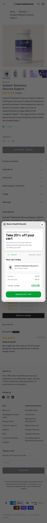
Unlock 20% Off (23, 294)
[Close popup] (42, 225)
